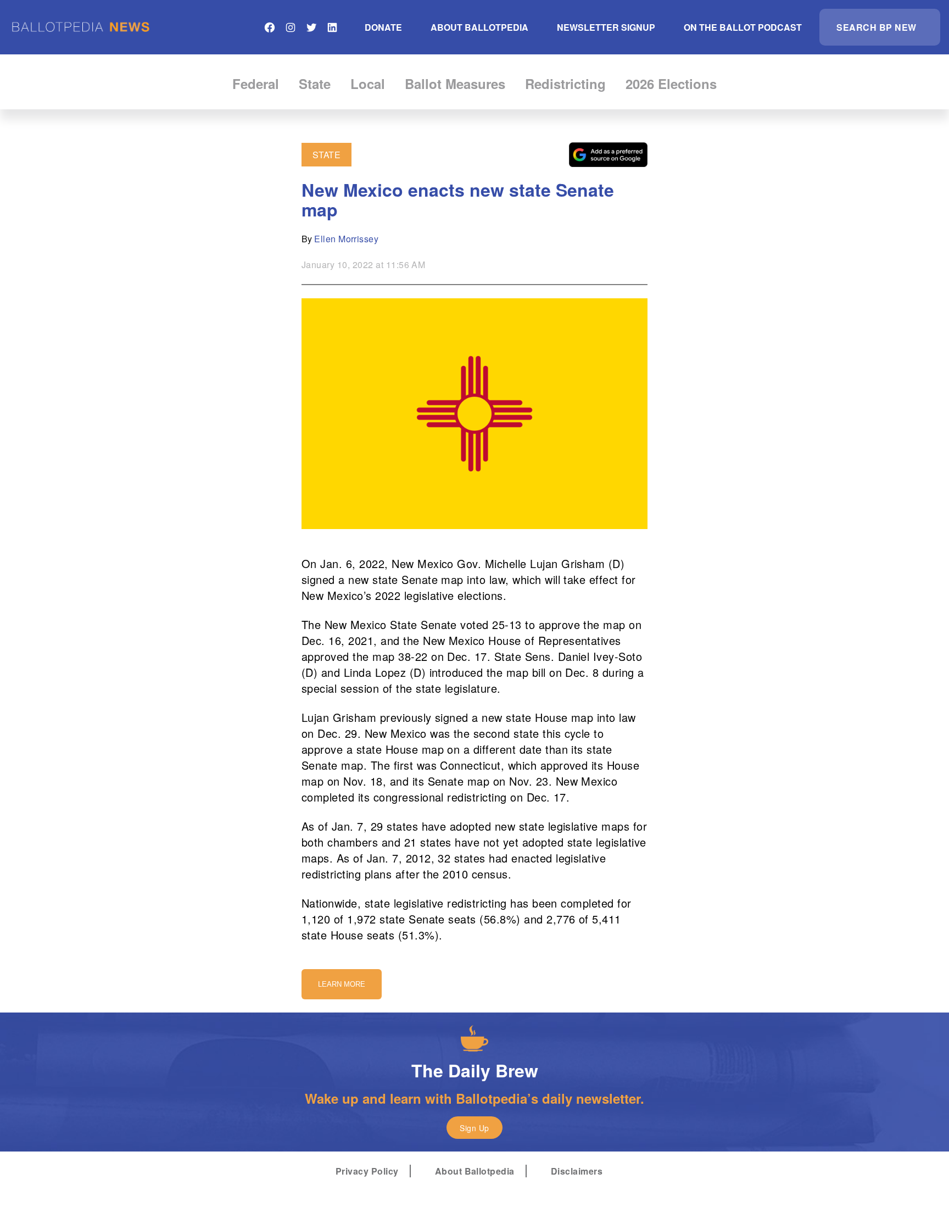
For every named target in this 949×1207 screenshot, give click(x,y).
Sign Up (474, 1127)
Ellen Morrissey (346, 238)
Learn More (341, 984)
